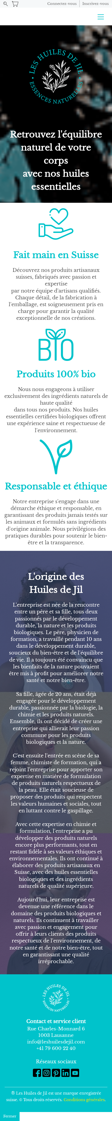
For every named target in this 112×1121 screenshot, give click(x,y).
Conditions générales (84, 1099)
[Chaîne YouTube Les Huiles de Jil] (75, 1073)
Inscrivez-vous (95, 3)
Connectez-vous (62, 3)
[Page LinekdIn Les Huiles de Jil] (65, 1073)
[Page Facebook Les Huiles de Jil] (37, 1073)
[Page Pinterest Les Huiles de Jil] (56, 1073)
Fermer (9, 1116)
